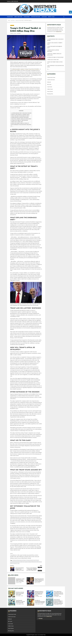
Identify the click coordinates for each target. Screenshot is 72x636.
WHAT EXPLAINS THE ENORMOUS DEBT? (20, 116)
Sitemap (40, 618)
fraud (37, 560)
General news (12, 561)
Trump (14, 563)
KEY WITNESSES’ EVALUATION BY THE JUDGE (21, 124)
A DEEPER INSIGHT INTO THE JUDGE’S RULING (21, 113)
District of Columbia (27, 560)
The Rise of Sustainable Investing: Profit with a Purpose (30, 602)
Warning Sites (50, 93)
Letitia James (33, 561)
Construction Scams (35, 16)
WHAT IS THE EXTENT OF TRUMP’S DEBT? (20, 114)
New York (38, 561)
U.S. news (17, 563)
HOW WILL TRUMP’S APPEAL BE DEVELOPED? (21, 118)
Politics (11, 563)
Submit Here (59, 31)
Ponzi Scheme (26, 16)
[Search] (63, 17)
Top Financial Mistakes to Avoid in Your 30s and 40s (11, 602)
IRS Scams (49, 84)
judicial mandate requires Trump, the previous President (25, 69)
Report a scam (51, 16)
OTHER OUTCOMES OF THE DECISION (19, 120)
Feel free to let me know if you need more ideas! (11, 594)
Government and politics (19, 561)
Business (15, 560)
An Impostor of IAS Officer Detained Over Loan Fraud (11, 580)
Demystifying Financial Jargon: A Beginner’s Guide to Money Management (49, 602)
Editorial (49, 82)
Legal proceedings (28, 561)
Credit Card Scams (18, 16)
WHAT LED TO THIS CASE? (17, 121)
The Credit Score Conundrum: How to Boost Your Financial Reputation (49, 594)
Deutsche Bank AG (20, 560)
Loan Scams (44, 16)
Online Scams (10, 16)
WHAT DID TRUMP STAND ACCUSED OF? (20, 123)
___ (12, 126)
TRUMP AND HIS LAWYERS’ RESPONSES (20, 117)
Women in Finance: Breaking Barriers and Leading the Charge (30, 594)
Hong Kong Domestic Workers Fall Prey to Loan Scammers (30, 580)
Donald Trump (33, 560)
